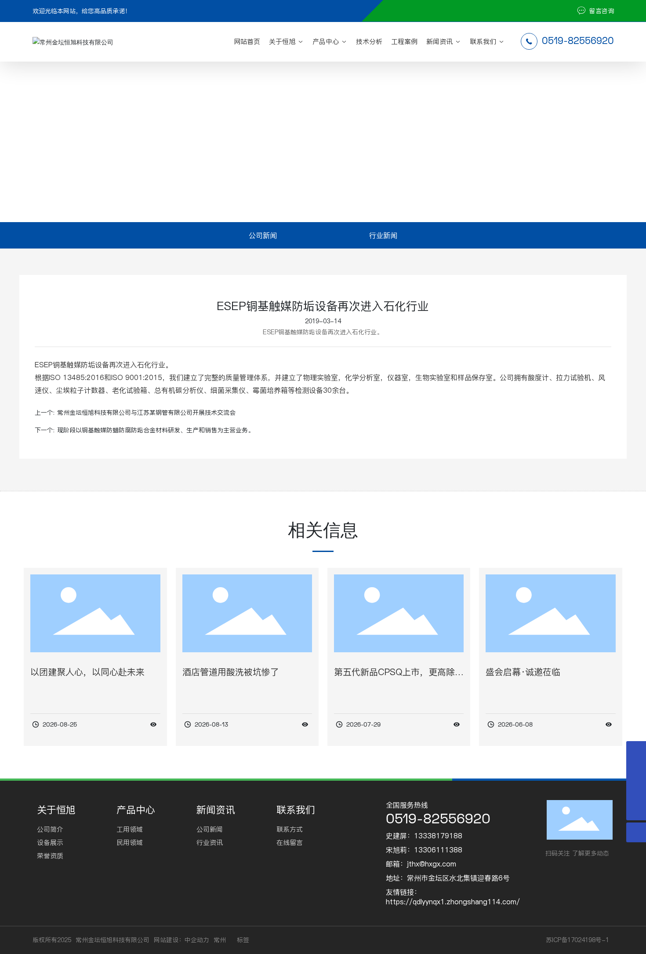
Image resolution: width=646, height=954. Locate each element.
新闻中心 (249, 157)
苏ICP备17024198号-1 (577, 940)
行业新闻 (288, 157)
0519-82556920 (576, 40)
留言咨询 (600, 11)
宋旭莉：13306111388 (424, 850)
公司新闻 (263, 235)
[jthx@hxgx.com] (636, 790)
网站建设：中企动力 (181, 940)
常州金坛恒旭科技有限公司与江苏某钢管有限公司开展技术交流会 (146, 412)
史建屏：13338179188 (424, 836)
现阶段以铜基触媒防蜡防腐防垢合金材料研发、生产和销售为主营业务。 (155, 430)
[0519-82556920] (636, 751)
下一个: (44, 430)
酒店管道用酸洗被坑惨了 (230, 672)
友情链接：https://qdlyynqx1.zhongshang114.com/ (453, 896)
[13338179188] (636, 771)
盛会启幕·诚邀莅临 (523, 672)
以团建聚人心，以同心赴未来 (87, 672)
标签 (243, 940)
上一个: (44, 412)
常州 (220, 940)
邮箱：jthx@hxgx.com (421, 864)
